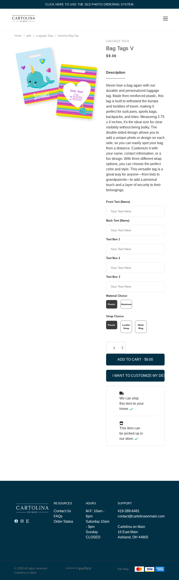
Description (115, 72)
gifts (28, 35)
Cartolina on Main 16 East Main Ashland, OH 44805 (133, 532)
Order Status (63, 521)
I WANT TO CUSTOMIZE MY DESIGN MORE (138, 375)
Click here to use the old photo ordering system (89, 4)
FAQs (58, 516)
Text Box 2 (113, 258)
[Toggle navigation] (164, 18)
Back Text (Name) (117, 220)
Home (18, 35)
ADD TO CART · (130, 359)
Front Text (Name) (118, 201)
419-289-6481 (128, 511)
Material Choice (116, 295)
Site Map (123, 569)
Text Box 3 (113, 276)
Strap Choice (115, 316)
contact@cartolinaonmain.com (141, 516)
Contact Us (62, 511)
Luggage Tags (44, 35)
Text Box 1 (113, 239)
